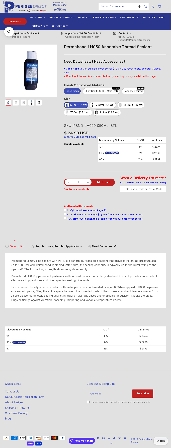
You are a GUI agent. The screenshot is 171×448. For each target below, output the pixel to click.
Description (17, 246)
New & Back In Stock (60, 17)
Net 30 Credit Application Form (24, 396)
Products (14, 21)
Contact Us (58, 26)
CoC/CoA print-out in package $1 (86, 210)
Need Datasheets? (104, 246)
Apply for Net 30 (129, 17)
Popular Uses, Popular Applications (59, 246)
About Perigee (14, 402)
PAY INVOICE (148, 17)
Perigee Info (38, 26)
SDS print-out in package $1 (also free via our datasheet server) (105, 214)
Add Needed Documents (78, 206)
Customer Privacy (16, 413)
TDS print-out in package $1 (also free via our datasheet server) (105, 218)
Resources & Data (103, 17)
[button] (139, 6)
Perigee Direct (146, 439)
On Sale (82, 17)
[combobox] (124, 6)
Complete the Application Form (82, 36)
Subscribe (143, 393)
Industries (36, 17)
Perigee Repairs (21, 36)
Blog (161, 17)
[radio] (72, 91)
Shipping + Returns (17, 407)
